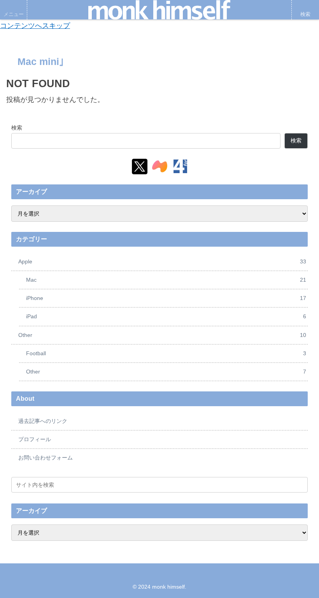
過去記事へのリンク (42, 421)
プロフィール (34, 439)
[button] (300, 484)
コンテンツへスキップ (35, 26)
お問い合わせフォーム (45, 457)
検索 (16, 128)
